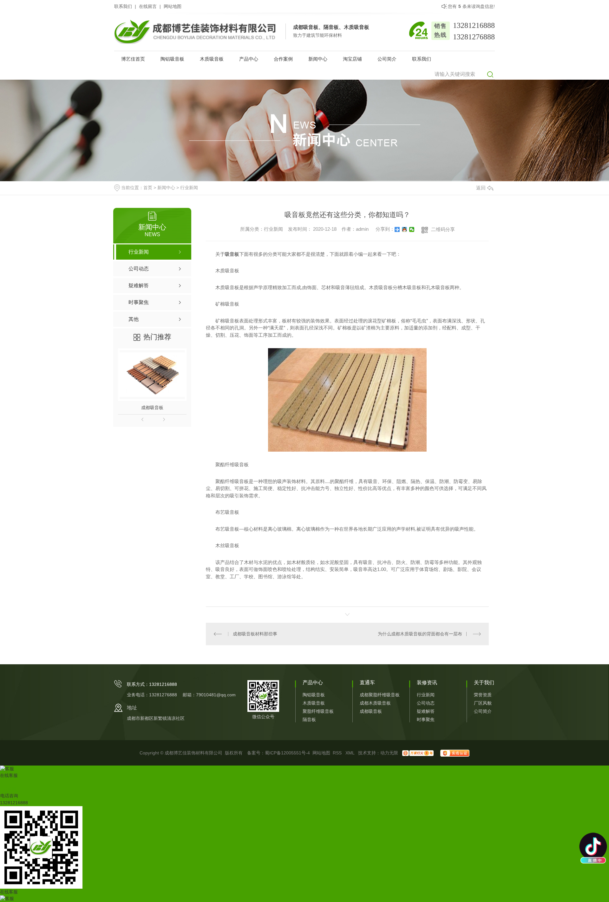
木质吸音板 (212, 59)
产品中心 (248, 59)
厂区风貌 (483, 703)
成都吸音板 (152, 407)
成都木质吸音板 (375, 703)
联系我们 (123, 6)
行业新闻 (189, 187)
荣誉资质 (483, 694)
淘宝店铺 (352, 59)
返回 (481, 187)
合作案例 (283, 59)
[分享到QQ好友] (404, 229)
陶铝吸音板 (172, 59)
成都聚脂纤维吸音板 (380, 694)
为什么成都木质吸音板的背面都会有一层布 (420, 633)
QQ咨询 (8, 788)
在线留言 (148, 6)
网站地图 (172, 6)
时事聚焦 (426, 719)
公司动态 (426, 703)
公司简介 (386, 59)
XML (350, 752)
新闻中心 (317, 59)
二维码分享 (443, 229)
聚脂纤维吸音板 (318, 711)
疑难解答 (426, 711)
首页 (147, 187)
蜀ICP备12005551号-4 (287, 752)
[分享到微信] (412, 229)
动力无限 (389, 752)
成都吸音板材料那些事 (255, 633)
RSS (338, 752)
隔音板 (309, 719)
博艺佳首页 (133, 59)
